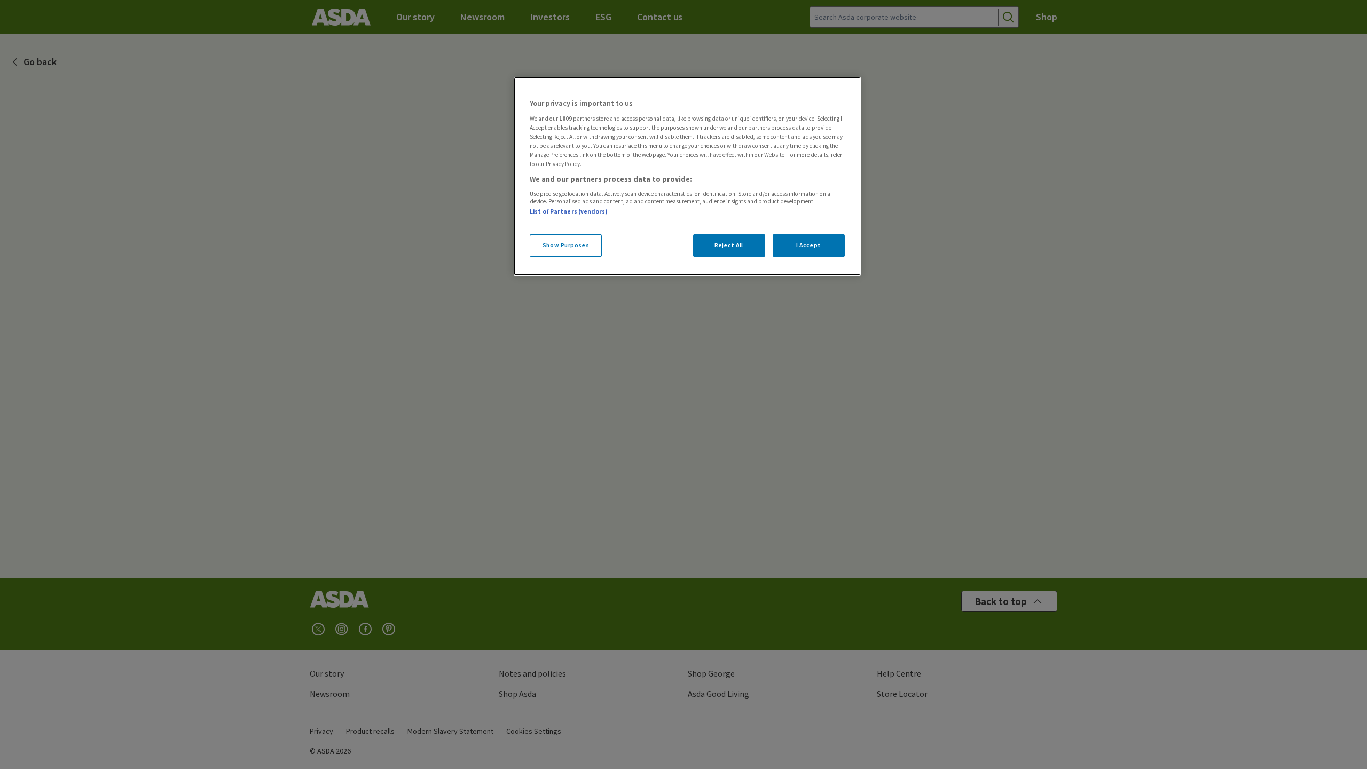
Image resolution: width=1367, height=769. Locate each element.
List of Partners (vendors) (569, 211)
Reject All (728, 245)
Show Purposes (566, 245)
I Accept (808, 245)
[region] (687, 176)
